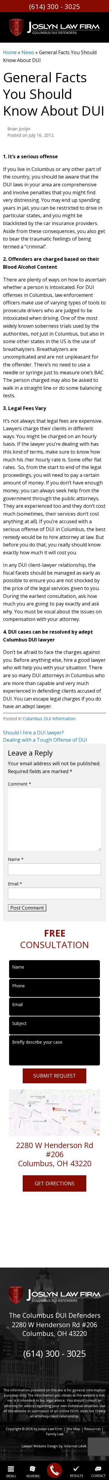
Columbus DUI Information (49, 718)
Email (15, 884)
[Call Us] (54, 1470)
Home (10, 52)
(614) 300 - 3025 (54, 6)
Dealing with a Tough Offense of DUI (45, 740)
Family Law (54, 1434)
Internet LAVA (75, 1446)
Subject (19, 1023)
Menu (11, 1476)
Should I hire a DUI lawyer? (33, 732)
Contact (98, 1475)
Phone (18, 986)
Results (76, 1475)
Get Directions (54, 1183)
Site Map (73, 1428)
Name (16, 859)
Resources (92, 1428)
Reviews (32, 1476)
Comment (19, 784)
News (27, 52)
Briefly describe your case (37, 1042)
